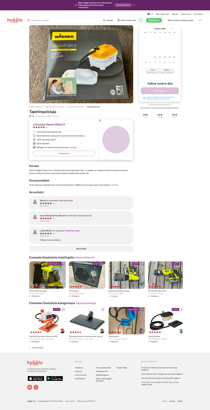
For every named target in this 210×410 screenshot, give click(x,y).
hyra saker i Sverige (156, 374)
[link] (15, 20)
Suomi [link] (164, 401)
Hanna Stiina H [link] (55, 124)
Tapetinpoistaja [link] (66, 200)
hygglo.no (177, 378)
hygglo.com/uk (146, 384)
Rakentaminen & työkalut (54, 107)
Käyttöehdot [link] (80, 379)
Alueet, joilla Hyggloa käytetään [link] (104, 380)
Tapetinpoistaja (93, 107)
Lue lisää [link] (73, 147)
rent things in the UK (160, 382)
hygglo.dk (145, 370)
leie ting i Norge (155, 378)
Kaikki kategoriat (35, 107)
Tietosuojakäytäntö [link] (103, 368)
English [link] (180, 401)
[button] (134, 5)
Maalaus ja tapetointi (75, 107)
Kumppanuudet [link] (102, 371)
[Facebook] (29, 387)
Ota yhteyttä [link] (198, 14)
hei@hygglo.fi (70, 401)
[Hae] (140, 20)
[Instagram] (36, 387)
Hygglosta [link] (79, 368)
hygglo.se (179, 374)
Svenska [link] (172, 401)
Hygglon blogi (122, 368)
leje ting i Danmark (158, 368)
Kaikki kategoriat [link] (102, 375)
